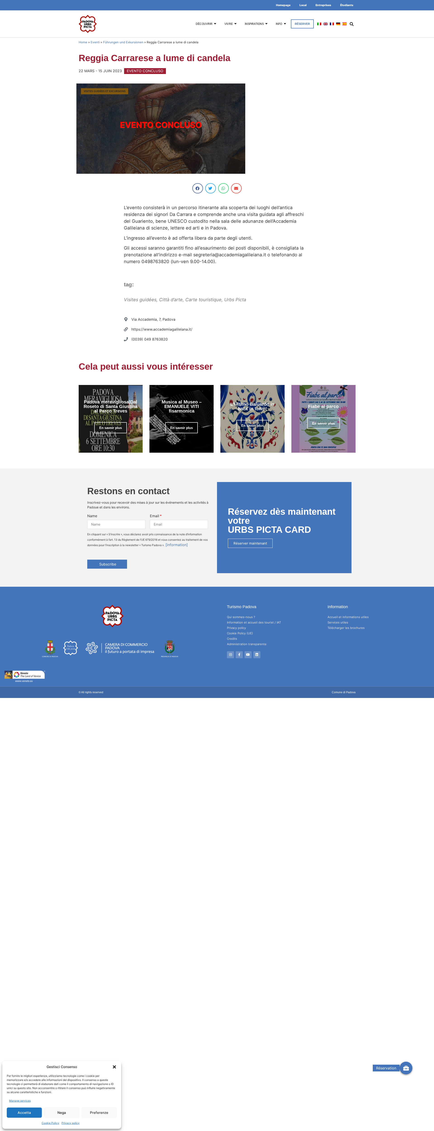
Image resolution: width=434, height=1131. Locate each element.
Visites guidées (140, 299)
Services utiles (338, 622)
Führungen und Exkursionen (123, 42)
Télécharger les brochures (346, 628)
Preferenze (99, 1112)
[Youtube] (248, 654)
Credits (232, 638)
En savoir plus (110, 428)
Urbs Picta (235, 299)
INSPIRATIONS (254, 23)
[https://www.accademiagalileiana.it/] (126, 329)
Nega (61, 1112)
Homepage (283, 5)
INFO (279, 23)
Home (83, 42)
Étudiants (346, 5)
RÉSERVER (302, 23)
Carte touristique (203, 299)
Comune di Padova (344, 692)
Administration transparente (247, 644)
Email (154, 516)
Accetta (24, 1112)
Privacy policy (70, 1123)
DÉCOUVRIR (204, 23)
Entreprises (323, 5)
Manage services (20, 1100)
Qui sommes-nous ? (241, 617)
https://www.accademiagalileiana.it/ (161, 329)
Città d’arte (171, 299)
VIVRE (228, 23)
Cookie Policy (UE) (240, 633)
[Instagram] (230, 654)
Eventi (95, 42)
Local (303, 5)
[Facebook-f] (239, 654)
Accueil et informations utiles (348, 617)
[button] (114, 1067)
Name (92, 516)
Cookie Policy (50, 1123)
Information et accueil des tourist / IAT (254, 622)
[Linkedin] (256, 654)
